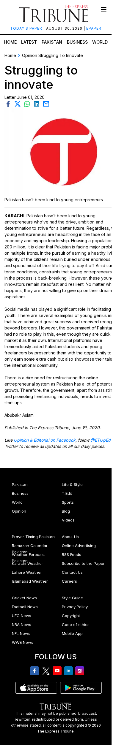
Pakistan (52, 42)
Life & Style (72, 484)
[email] (47, 103)
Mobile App (72, 633)
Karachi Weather (27, 563)
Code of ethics (76, 624)
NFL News (21, 633)
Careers (69, 581)
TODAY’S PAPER (26, 28)
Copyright (71, 615)
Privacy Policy (75, 606)
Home (10, 42)
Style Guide (72, 597)
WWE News (22, 642)
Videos (68, 520)
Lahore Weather (27, 572)
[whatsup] (28, 103)
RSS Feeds (71, 554)
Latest (29, 42)
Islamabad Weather (30, 581)
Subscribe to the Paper (83, 563)
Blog (66, 511)
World (100, 42)
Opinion (19, 511)
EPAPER (93, 28)
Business (77, 42)
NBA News (21, 624)
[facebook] (9, 103)
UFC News (21, 615)
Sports (68, 502)
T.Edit (67, 493)
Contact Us (72, 572)
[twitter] (18, 103)
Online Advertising (79, 545)
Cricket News (24, 597)
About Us (70, 536)
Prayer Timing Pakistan (33, 536)
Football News (25, 606)
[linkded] (38, 103)
